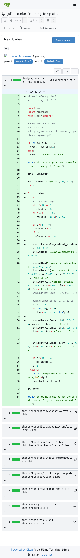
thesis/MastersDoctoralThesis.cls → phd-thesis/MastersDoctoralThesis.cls (47, 490)
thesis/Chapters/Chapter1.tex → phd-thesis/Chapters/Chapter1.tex (45, 444)
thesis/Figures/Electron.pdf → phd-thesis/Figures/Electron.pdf (47, 475)
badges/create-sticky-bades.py (34, 80)
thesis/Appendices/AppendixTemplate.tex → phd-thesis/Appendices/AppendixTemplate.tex (47, 428)
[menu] (75, 71)
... (6, 48)
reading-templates (44, 14)
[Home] (7, 4)
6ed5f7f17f (23, 61)
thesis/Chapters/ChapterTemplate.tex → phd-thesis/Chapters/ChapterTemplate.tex (47, 459)
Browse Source (64, 40)
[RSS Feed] (4, 20)
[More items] (76, 28)
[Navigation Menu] (74, 4)
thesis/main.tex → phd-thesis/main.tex (38, 521)
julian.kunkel (17, 14)
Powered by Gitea (22, 549)
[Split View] (66, 71)
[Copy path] (50, 80)
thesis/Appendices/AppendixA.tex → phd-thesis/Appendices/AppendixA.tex (46, 412)
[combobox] (58, 71)
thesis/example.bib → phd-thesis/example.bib (40, 506)
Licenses (47, 554)
